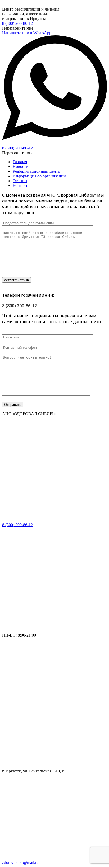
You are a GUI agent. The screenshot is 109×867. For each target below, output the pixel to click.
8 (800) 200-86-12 (17, 23)
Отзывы (20, 180)
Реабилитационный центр (36, 171)
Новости (20, 166)
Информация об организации (39, 176)
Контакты (21, 185)
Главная (20, 161)
